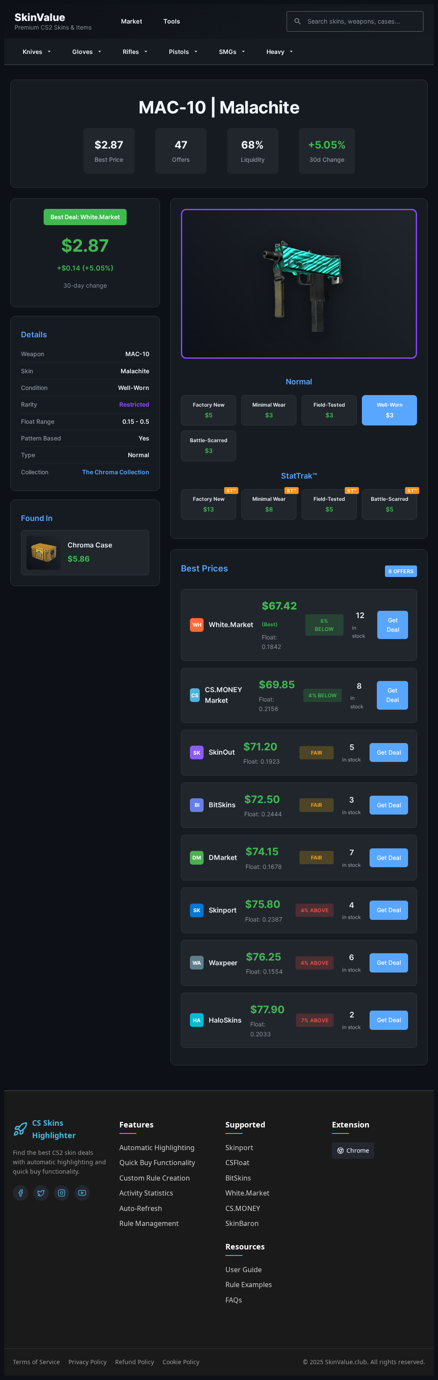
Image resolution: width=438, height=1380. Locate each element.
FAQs (233, 1300)
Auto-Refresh (140, 1208)
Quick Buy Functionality (157, 1162)
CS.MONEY (242, 1208)
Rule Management (149, 1223)
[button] (208, 410)
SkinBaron (242, 1223)
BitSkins (238, 1178)
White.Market (247, 1193)
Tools (171, 21)
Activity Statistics (146, 1193)
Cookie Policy (181, 1362)
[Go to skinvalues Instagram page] (61, 1193)
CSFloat (237, 1162)
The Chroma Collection (115, 472)
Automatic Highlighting (157, 1147)
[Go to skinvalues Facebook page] (20, 1193)
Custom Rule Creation (154, 1178)
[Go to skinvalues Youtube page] (82, 1193)
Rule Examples (248, 1284)
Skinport (239, 1147)
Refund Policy (134, 1362)
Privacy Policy (87, 1362)
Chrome (357, 1150)
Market (131, 21)
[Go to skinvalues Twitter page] (41, 1193)
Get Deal (393, 624)
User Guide (243, 1269)
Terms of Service (36, 1362)
